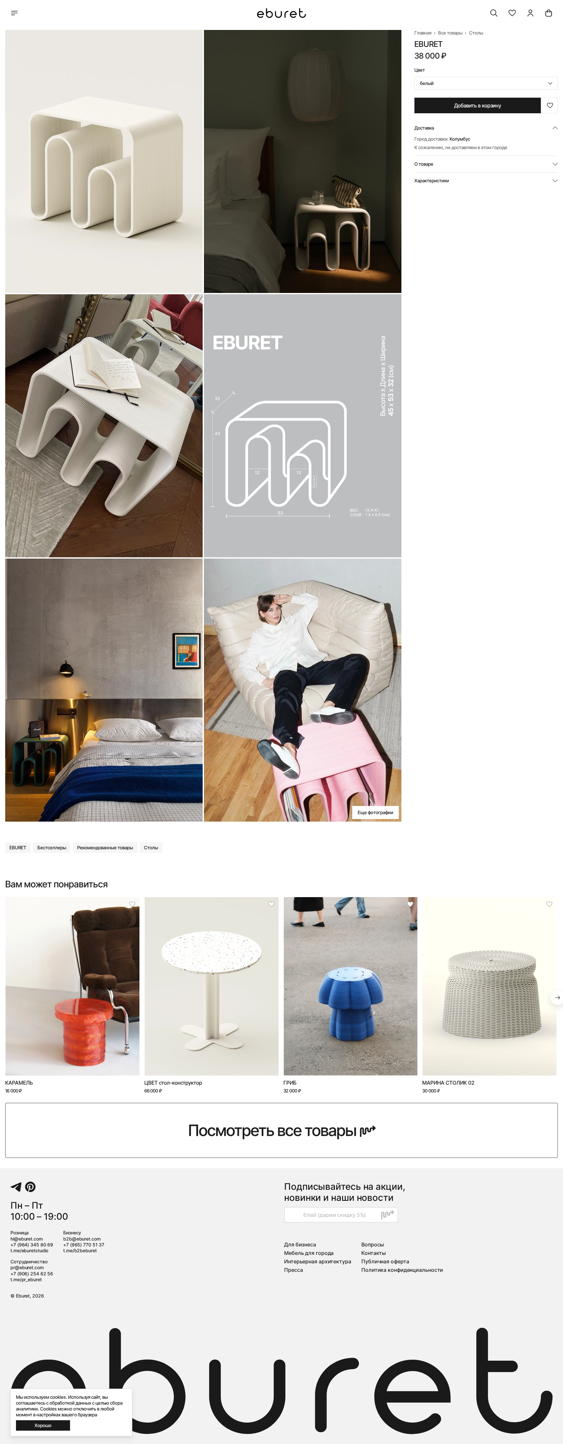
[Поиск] (494, 13)
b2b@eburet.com (82, 1239)
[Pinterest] (30, 1186)
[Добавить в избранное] (550, 105)
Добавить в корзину (477, 105)
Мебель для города (309, 1253)
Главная (422, 32)
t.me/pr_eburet (26, 1279)
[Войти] (530, 13)
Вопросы (372, 1244)
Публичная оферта (385, 1261)
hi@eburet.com (26, 1239)
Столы (476, 32)
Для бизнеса (300, 1244)
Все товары (450, 32)
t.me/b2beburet (80, 1250)
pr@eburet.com (27, 1267)
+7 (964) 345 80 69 (31, 1244)
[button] (512, 13)
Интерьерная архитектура (317, 1261)
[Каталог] (14, 13)
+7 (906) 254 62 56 (31, 1273)
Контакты (373, 1253)
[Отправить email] (388, 1215)
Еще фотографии (375, 812)
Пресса (293, 1269)
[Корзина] (549, 13)
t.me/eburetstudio (29, 1250)
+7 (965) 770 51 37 (83, 1244)
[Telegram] (16, 1186)
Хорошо (43, 1425)
